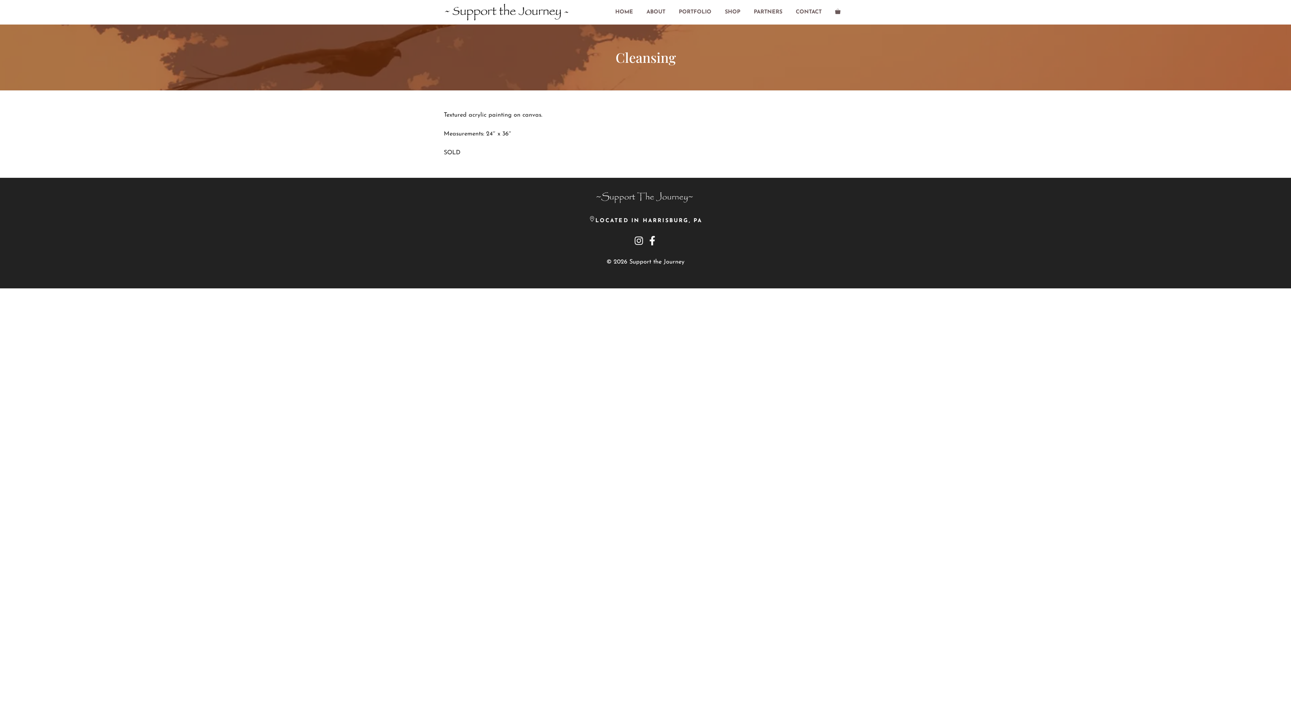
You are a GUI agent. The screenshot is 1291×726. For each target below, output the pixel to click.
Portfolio (695, 12)
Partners (768, 12)
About (656, 12)
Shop (732, 12)
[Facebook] (652, 240)
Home (624, 12)
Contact (809, 12)
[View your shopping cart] (837, 12)
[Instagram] (638, 242)
